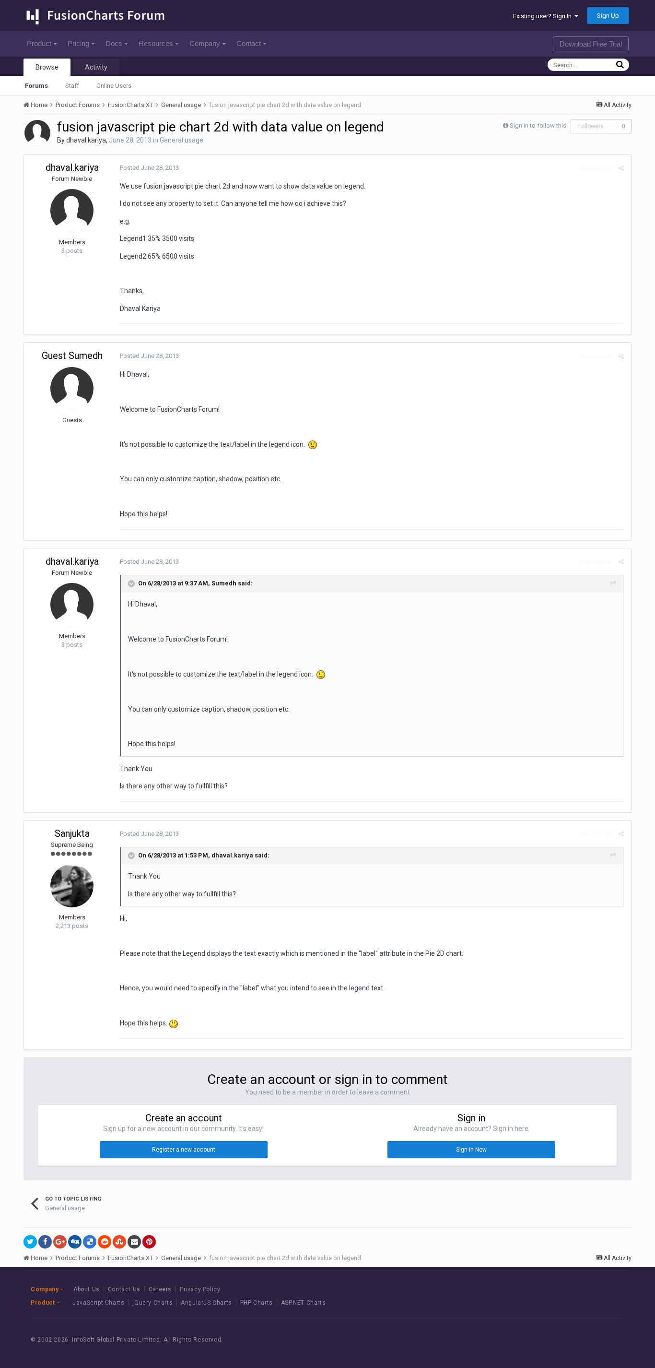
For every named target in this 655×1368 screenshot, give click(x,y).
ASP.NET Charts (303, 1302)
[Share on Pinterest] (149, 1242)
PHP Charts (256, 1302)
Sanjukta (72, 833)
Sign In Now (471, 1149)
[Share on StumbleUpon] (119, 1242)
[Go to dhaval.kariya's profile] (37, 133)
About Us (86, 1289)
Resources (156, 43)
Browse (46, 67)
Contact (248, 43)
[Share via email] (134, 1242)
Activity (96, 67)
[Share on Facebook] (45, 1242)
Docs (113, 43)
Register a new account (183, 1149)
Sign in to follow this (538, 125)
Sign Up (608, 15)
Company (204, 43)
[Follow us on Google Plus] (605, 1340)
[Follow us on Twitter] (583, 1340)
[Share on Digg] (75, 1242)
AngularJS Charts (206, 1302)
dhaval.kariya (86, 140)
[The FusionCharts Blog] (540, 1340)
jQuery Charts (152, 1302)
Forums (36, 85)
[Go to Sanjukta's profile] (72, 885)
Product (39, 43)
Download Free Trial (591, 44)
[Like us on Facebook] (562, 1340)
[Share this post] (621, 168)
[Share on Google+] (60, 1242)
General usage (181, 140)
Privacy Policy (200, 1289)
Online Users (113, 85)
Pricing (78, 43)
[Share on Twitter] (30, 1242)
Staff (72, 85)
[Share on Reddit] (104, 1242)
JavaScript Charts (98, 1302)
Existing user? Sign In (543, 16)
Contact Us (124, 1289)
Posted (149, 167)
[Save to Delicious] (89, 1242)
